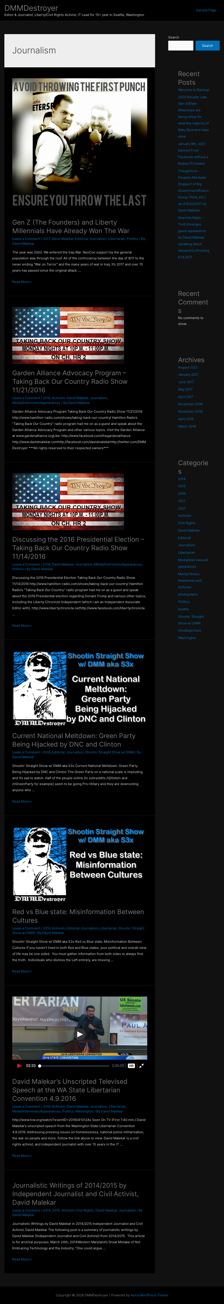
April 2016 (186, 419)
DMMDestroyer (31, 7)
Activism (58, 398)
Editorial (81, 239)
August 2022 (188, 367)
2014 (46, 1210)
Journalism (98, 239)
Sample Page (206, 10)
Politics (132, 239)
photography (188, 594)
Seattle (183, 609)
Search (173, 37)
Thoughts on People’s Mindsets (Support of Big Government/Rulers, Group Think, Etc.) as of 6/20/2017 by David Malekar (193, 190)
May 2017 (185, 389)
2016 (46, 398)
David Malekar (62, 239)
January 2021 (188, 374)
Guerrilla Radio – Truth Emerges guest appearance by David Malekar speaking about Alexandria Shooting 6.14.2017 (193, 237)
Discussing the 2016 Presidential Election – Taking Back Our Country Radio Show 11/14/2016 (78, 547)
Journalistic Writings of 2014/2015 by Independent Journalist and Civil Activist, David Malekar (75, 1193)
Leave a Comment (26, 239)
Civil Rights (85, 1210)
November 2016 (190, 411)
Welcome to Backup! (193, 90)
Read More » (22, 282)
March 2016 (187, 426)
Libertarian (116, 239)
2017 (46, 239)
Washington (84, 1111)
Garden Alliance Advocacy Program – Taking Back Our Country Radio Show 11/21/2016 (70, 381)
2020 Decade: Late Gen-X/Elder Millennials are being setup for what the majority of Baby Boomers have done (193, 116)
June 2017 (186, 382)
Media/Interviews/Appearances (36, 403)
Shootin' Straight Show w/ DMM (109, 752)
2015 (56, 1210)
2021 (182, 508)
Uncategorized (189, 630)
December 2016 (190, 404)
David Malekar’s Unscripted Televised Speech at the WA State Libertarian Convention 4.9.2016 (70, 1089)
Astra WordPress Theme (149, 1295)
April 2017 (186, 397)
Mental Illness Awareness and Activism (190, 580)
